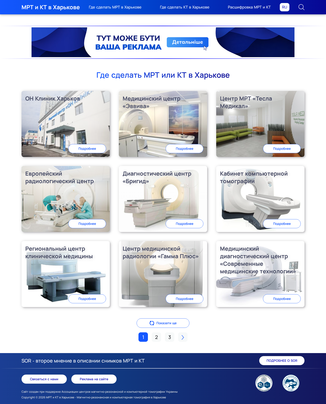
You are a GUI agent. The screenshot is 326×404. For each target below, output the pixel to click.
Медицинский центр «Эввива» (151, 102)
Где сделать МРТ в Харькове (115, 7)
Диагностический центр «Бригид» (157, 177)
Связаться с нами (44, 379)
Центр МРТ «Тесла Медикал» (246, 102)
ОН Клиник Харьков (52, 98)
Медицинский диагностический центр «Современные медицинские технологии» (258, 260)
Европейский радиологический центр (59, 177)
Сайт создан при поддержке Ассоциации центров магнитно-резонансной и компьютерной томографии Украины (100, 392)
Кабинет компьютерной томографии (254, 177)
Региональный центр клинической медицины (59, 252)
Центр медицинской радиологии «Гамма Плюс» (161, 252)
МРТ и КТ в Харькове (51, 7)
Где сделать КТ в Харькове (184, 7)
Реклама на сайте (94, 379)
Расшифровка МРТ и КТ (249, 7)
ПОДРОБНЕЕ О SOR (282, 360)
